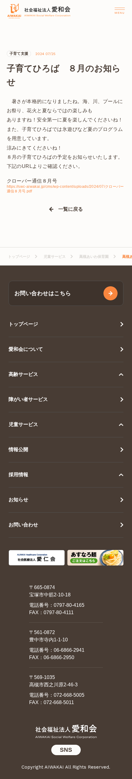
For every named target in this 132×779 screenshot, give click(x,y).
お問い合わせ (23, 524)
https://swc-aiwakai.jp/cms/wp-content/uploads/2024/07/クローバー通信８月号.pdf (65, 189)
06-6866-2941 (69, 650)
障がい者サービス (28, 399)
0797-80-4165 (69, 605)
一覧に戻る (70, 209)
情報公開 (18, 449)
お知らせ (18, 499)
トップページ (19, 256)
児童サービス (55, 256)
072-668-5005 (69, 695)
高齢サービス (23, 374)
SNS (66, 750)
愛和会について (26, 349)
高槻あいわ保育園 (94, 256)
